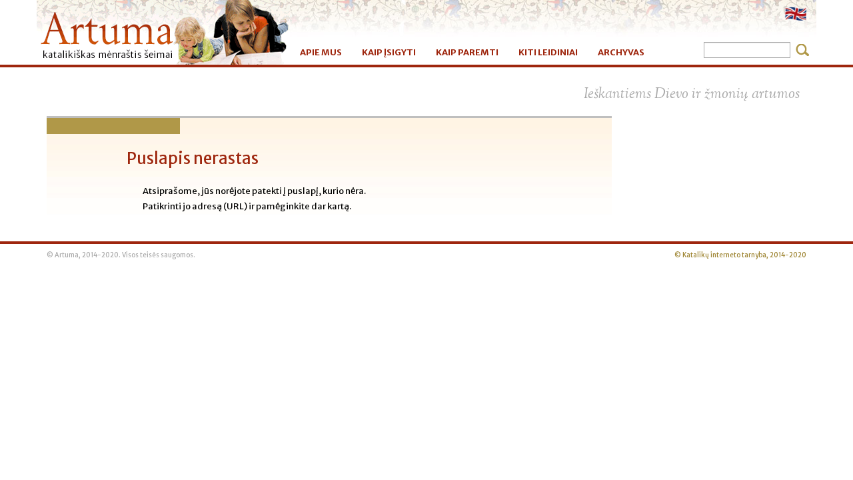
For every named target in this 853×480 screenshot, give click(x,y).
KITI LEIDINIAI (548, 52)
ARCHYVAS (621, 52)
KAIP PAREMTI (467, 52)
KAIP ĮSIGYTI (389, 52)
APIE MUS (321, 52)
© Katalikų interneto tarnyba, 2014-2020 (740, 255)
